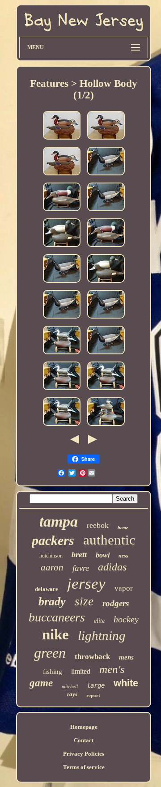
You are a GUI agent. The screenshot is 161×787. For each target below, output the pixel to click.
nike (55, 634)
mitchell (70, 686)
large (96, 685)
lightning (102, 635)
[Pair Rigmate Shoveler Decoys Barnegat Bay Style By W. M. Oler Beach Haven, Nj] (61, 211)
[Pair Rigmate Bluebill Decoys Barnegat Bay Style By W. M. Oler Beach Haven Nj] (61, 247)
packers (53, 540)
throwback (92, 656)
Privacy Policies (83, 753)
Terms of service (84, 767)
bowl (103, 555)
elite (99, 620)
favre (80, 568)
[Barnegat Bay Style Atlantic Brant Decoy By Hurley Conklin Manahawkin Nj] (106, 176)
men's (112, 669)
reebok (98, 525)
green (50, 653)
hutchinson (51, 556)
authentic (109, 540)
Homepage (83, 726)
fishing (52, 671)
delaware (46, 589)
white (126, 683)
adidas (112, 567)
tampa (58, 521)
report (93, 695)
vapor (123, 588)
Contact (83, 740)
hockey (126, 619)
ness (123, 556)
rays (72, 694)
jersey (86, 583)
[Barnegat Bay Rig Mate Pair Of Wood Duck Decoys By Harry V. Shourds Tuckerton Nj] (61, 140)
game (41, 683)
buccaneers (57, 617)
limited (80, 671)
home (123, 527)
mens (126, 657)
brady (52, 601)
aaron (52, 567)
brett (79, 554)
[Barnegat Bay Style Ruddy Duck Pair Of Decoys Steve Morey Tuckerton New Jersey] (106, 426)
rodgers (115, 603)
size (84, 601)
